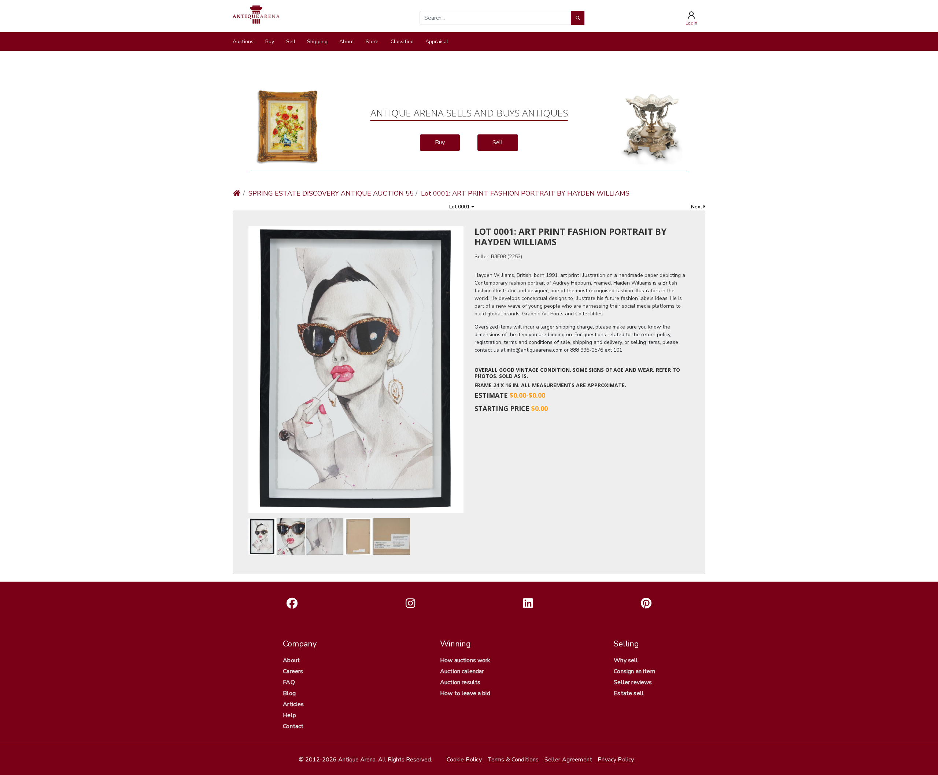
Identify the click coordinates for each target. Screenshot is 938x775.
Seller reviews (633, 682)
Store (372, 41)
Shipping (317, 41)
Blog (289, 693)
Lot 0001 (460, 206)
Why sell (626, 660)
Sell (291, 41)
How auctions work (465, 660)
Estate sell (629, 693)
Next (697, 206)
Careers (293, 671)
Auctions (243, 41)
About (346, 41)
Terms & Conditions (513, 760)
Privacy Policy (616, 760)
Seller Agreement (568, 760)
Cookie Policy (464, 760)
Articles (293, 704)
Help (289, 715)
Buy (269, 41)
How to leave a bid (465, 693)
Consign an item (634, 671)
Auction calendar (462, 671)
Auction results (460, 682)
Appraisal (436, 41)
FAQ (289, 682)
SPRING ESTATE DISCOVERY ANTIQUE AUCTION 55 (331, 193)
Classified (402, 41)
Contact (293, 726)
